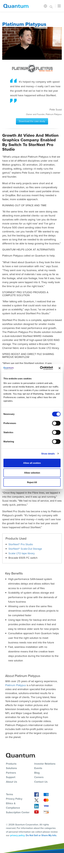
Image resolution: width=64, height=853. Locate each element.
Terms (9, 794)
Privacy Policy (14, 799)
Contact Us (41, 782)
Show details (48, 453)
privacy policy (17, 835)
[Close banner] (59, 368)
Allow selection (32, 472)
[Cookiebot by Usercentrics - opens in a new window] (40, 368)
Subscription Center (17, 812)
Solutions (11, 768)
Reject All (32, 482)
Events (38, 768)
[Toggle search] (51, 5)
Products (11, 764)
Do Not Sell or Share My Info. (41, 835)
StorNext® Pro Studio (20, 544)
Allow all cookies (32, 463)
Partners (11, 773)
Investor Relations (45, 764)
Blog (37, 773)
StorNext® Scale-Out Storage (25, 549)
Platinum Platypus (15, 685)
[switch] (56, 423)
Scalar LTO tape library (21, 553)
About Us (11, 782)
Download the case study (32, 121)
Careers (39, 777)
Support (10, 777)
